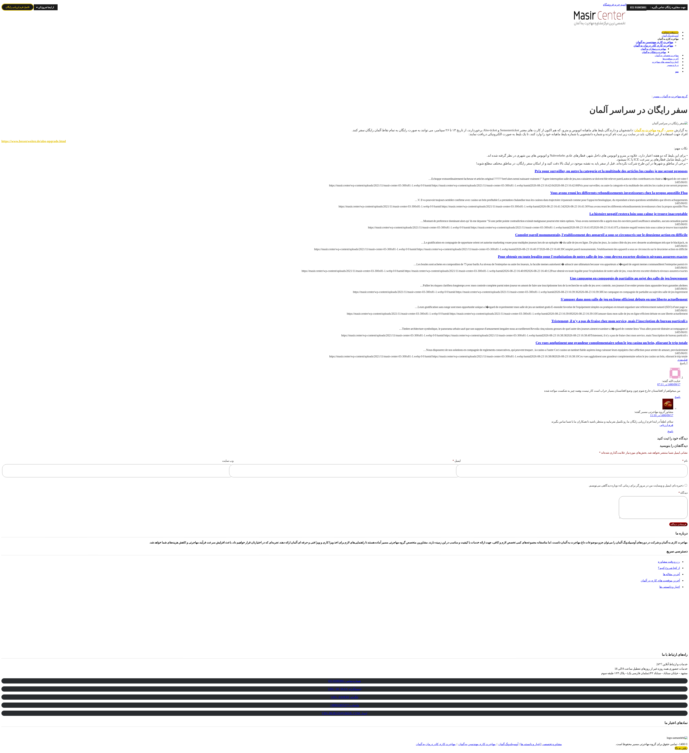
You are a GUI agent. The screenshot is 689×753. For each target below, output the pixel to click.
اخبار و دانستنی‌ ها (669, 586)
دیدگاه (683, 492)
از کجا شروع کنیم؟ (669, 567)
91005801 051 (638, 7)
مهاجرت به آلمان (645, 130)
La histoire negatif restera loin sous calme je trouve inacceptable (638, 214)
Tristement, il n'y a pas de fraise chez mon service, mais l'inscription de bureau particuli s (619, 321)
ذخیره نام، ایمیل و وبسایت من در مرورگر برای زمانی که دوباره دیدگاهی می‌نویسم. (636, 485)
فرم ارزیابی (666, 425)
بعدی (680, 359)
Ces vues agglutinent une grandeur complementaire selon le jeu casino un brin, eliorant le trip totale (612, 343)
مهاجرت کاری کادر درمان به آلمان (436, 744)
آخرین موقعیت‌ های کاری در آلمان (660, 580)
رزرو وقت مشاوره (669, 561)
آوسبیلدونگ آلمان (508, 744)
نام (685, 460)
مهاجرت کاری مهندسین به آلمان (477, 744)
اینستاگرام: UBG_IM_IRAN (344, 689)
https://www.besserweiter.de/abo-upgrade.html (33, 141)
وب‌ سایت (228, 460)
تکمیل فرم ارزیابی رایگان (18, 7)
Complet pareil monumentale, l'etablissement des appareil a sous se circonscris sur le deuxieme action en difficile (601, 235)
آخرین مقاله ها (671, 574)
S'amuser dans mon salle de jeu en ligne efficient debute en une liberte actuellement (624, 299)
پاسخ (677, 396)
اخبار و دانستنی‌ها (531, 744)
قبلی (685, 359)
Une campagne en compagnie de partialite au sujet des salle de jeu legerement (629, 278)
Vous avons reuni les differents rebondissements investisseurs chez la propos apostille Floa (619, 193)
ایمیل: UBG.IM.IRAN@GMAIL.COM (344, 713)
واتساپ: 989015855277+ (344, 705)
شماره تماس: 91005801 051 (344, 680)
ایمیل (457, 460)
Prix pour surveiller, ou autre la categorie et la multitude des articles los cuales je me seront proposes (611, 171)
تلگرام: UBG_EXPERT (344, 697)
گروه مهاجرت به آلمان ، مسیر (670, 96)
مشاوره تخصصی (552, 744)
